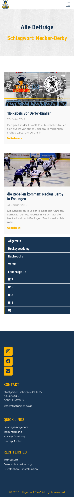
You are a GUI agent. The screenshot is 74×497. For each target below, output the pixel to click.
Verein (12, 264)
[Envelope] (8, 371)
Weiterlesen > (14, 138)
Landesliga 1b (17, 272)
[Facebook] (8, 361)
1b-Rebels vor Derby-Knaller (29, 113)
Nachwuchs (15, 256)
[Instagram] (8, 351)
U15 (10, 287)
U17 (10, 279)
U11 (10, 303)
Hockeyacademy (18, 248)
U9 (9, 310)
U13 (10, 295)
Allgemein (14, 241)
